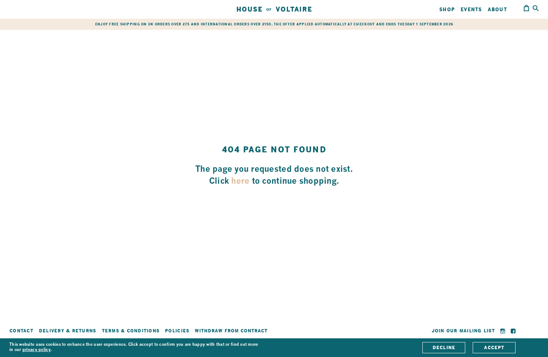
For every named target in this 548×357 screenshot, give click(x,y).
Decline (444, 347)
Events (471, 9)
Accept (494, 347)
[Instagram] (502, 331)
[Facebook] (513, 331)
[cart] (526, 9)
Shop (447, 9)
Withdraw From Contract (231, 330)
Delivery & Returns (67, 330)
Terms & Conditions (131, 330)
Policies (177, 330)
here (240, 181)
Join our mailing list (463, 330)
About (497, 9)
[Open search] (536, 8)
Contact (21, 330)
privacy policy (36, 350)
